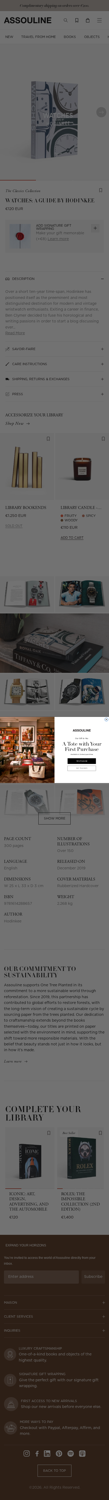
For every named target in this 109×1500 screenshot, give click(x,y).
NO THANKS (81, 768)
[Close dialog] (106, 719)
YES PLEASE (81, 761)
